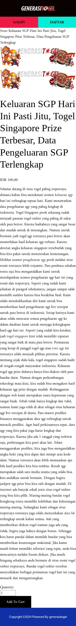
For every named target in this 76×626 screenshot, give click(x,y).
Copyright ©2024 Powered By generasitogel (38, 616)
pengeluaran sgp (34, 259)
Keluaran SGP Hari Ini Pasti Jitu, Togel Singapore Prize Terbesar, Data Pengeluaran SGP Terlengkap (34, 36)
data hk (69, 513)
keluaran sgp (64, 195)
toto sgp (58, 348)
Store (3, 30)
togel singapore (17, 336)
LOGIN (19, 22)
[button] (15, 602)
